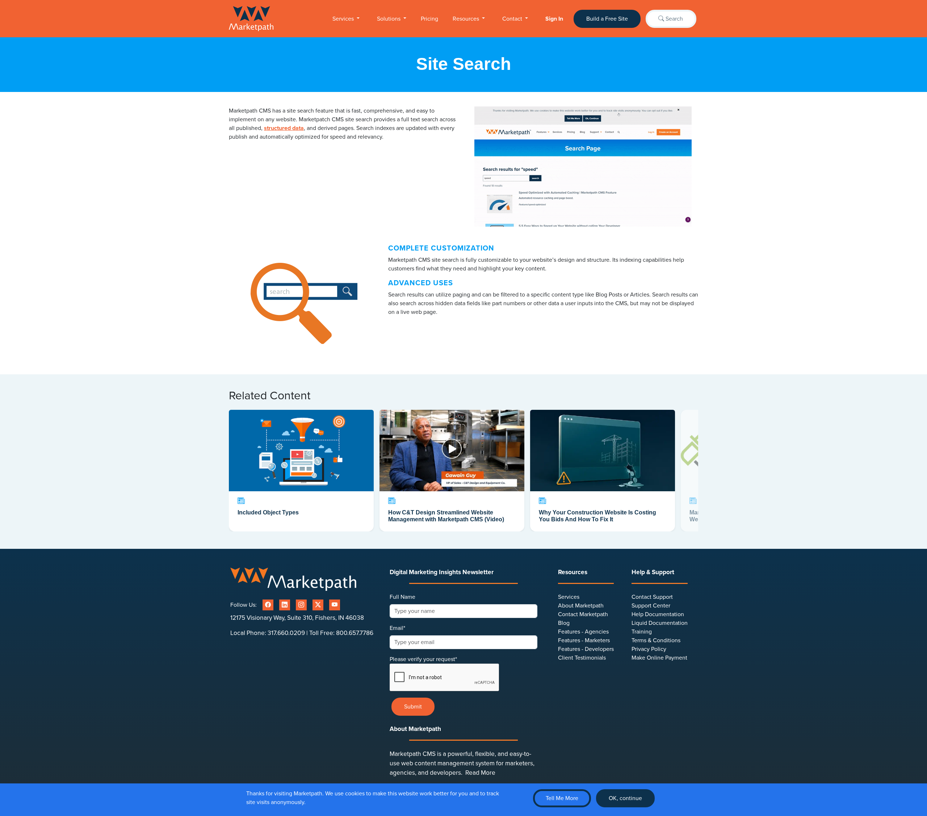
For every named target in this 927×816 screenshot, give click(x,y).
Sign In (554, 18)
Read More (480, 773)
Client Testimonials (582, 657)
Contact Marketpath (583, 614)
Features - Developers (586, 649)
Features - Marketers (584, 640)
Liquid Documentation (660, 623)
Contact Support (652, 597)
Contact (513, 18)
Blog (564, 623)
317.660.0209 (286, 633)
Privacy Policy (649, 649)
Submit (413, 706)
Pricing (429, 18)
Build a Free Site (607, 18)
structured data (284, 128)
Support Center (651, 605)
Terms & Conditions (656, 640)
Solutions (389, 18)
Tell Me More (562, 798)
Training (642, 631)
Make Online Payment (659, 657)
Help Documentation (658, 614)
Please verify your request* (423, 659)
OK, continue (625, 798)
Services (343, 18)
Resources (467, 18)
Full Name (402, 597)
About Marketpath (581, 605)
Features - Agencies (583, 631)
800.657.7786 (354, 633)
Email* (397, 628)
